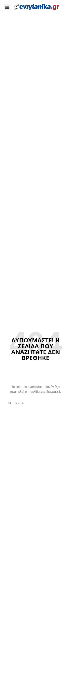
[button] (7, 7)
